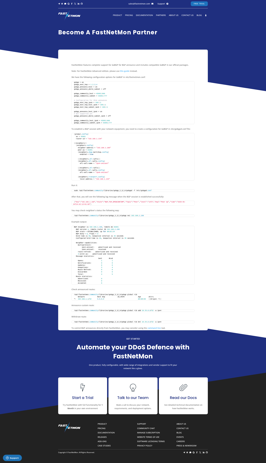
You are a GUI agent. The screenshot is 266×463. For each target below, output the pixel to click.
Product (117, 15)
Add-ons (102, 441)
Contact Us (187, 15)
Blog (199, 15)
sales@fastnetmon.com (139, 3)
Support (161, 3)
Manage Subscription (148, 433)
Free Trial (199, 3)
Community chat (146, 428)
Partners (161, 15)
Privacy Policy (144, 446)
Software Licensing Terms (151, 441)
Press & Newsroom (186, 446)
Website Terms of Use (148, 437)
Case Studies (104, 446)
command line (154, 328)
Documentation (144, 15)
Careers (181, 441)
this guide (124, 71)
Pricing (129, 15)
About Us (173, 15)
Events (180, 437)
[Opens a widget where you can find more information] (12, 458)
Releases (102, 437)
